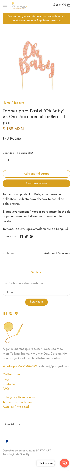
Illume (7, 102)
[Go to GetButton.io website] (64, 470)
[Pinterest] (16, 313)
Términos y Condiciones (18, 402)
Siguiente (64, 253)
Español (9, 424)
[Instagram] (10, 313)
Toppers (19, 102)
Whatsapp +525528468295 (21, 366)
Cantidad (18, 153)
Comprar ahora (36, 183)
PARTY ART (43, 451)
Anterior (49, 253)
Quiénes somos (13, 374)
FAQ (6, 389)
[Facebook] (5, 313)
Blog (6, 379)
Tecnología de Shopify (16, 454)
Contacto (9, 384)
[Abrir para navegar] (5, 5)
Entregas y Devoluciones (19, 397)
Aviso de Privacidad (16, 406)
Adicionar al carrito (36, 173)
